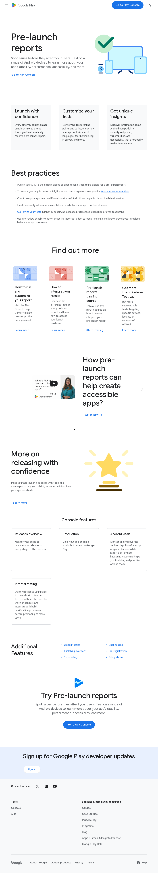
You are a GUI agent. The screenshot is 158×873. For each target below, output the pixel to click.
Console (16, 808)
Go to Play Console (23, 74)
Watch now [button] (92, 414)
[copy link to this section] (63, 173)
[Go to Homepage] (23, 5)
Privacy (79, 862)
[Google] (17, 863)
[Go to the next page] (142, 389)
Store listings (71, 657)
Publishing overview (74, 651)
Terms (90, 862)
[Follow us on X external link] (37, 786)
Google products (61, 862)
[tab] (74, 429)
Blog (84, 832)
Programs (88, 826)
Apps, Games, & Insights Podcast (101, 838)
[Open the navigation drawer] (7, 5)
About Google (38, 862)
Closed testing (72, 644)
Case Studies (90, 814)
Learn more (20, 502)
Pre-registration (118, 651)
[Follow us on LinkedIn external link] (46, 786)
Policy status (116, 657)
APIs (13, 814)
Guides (86, 808)
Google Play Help (92, 844)
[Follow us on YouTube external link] (54, 786)
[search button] (150, 6)
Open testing (116, 644)
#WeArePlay (89, 820)
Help (144, 862)
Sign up (32, 769)
